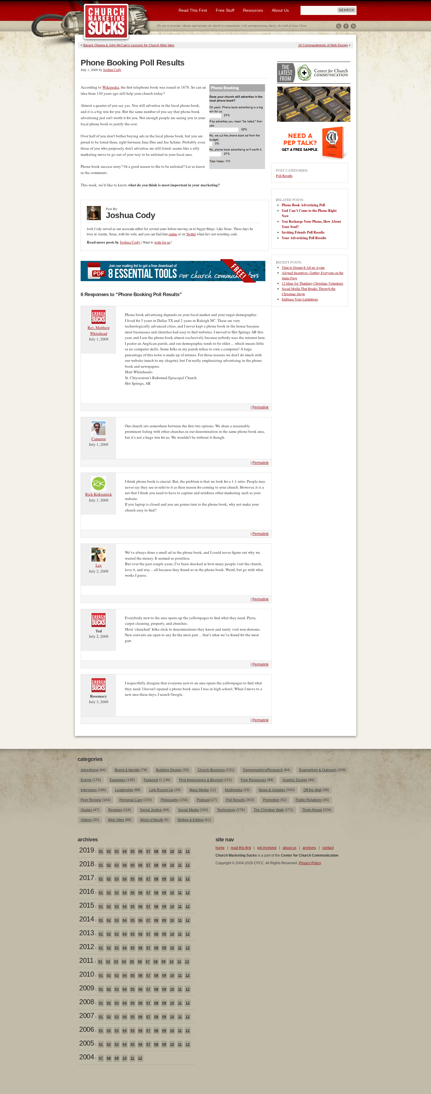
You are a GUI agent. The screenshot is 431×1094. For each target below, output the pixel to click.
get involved (266, 848)
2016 (86, 891)
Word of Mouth (151, 820)
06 (140, 851)
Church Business (211, 770)
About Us (280, 10)
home (220, 848)
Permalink (260, 407)
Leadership (124, 790)
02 (109, 851)
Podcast (203, 800)
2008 (86, 1002)
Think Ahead (312, 810)
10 (172, 851)
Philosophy (170, 800)
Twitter (339, 26)
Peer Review (91, 800)
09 (164, 851)
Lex (99, 565)
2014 (86, 919)
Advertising (90, 770)
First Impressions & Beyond (201, 780)
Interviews (89, 790)
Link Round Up (161, 790)
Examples (117, 780)
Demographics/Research (263, 770)
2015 (86, 905)
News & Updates (272, 790)
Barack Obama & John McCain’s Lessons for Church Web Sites (128, 45)
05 (132, 851)
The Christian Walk (269, 810)
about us (289, 848)
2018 (86, 864)
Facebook (346, 26)
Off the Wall (312, 790)
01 (101, 851)
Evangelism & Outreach (318, 770)
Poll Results (284, 175)
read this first (241, 848)
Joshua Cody (112, 69)
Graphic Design (294, 780)
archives (309, 848)
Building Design (168, 770)
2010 (86, 974)
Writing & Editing (190, 820)
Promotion (271, 800)
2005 (86, 1043)
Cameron (98, 438)
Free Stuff (225, 10)
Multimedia (233, 790)
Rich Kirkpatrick (98, 494)
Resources (253, 10)
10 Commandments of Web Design (323, 45)
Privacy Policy (310, 863)
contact (328, 848)
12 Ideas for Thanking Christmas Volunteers (312, 283)
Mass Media (199, 790)
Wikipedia (110, 87)
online (173, 234)
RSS (353, 26)
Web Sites (116, 820)
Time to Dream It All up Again (303, 267)
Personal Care (130, 800)
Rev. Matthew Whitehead (99, 330)
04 (125, 851)
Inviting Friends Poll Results (303, 232)
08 (156, 851)
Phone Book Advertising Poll (303, 204)
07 (148, 851)
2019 (86, 850)
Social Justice (151, 810)
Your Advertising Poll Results (304, 237)
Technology (226, 810)
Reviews (115, 810)
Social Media (188, 810)
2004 (86, 1057)
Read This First (193, 10)
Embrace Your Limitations (300, 299)
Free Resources (253, 780)
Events (86, 780)
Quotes (86, 810)
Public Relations (309, 800)
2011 (86, 960)
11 (180, 851)
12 (188, 851)
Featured (151, 780)
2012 (86, 947)
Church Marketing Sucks (106, 21)
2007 (86, 1015)
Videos (86, 820)
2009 (86, 988)
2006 (86, 1029)
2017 (86, 878)
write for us (162, 242)
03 (117, 851)
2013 (86, 933)
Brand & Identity (127, 770)
